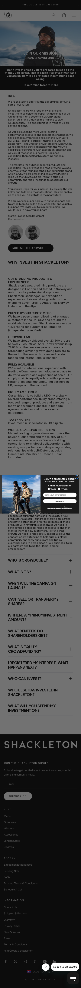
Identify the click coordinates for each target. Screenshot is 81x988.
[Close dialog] (76, 477)
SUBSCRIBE (60, 501)
